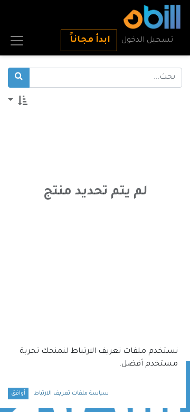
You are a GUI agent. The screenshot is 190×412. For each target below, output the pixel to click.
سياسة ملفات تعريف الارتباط (71, 393)
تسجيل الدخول (147, 40)
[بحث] (19, 78)
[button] (17, 102)
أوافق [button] (18, 393)
